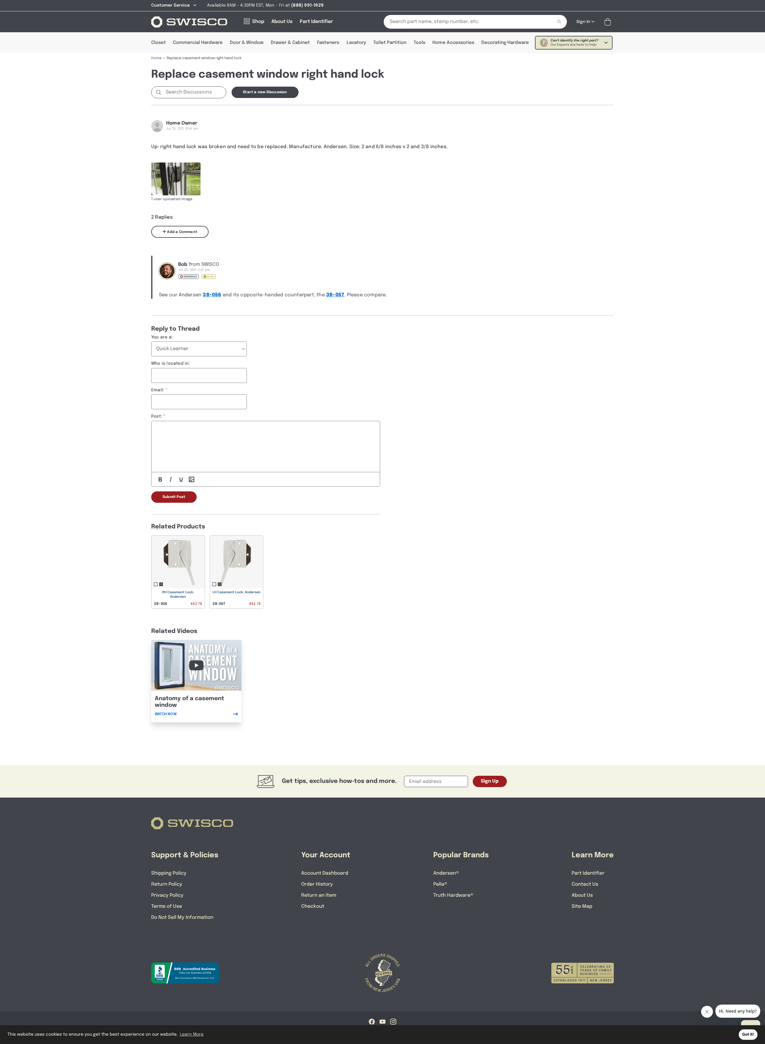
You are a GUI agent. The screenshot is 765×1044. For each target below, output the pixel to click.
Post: (156, 416)
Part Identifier (588, 873)
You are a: (162, 337)
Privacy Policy (167, 895)
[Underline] (181, 479)
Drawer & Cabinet (290, 42)
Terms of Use (166, 906)
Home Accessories (453, 42)
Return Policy (166, 884)
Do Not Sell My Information (182, 917)
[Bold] (160, 479)
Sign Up (490, 781)
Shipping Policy (168, 873)
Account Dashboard (324, 873)
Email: (157, 390)
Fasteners (328, 42)
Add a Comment (181, 232)
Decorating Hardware (505, 42)
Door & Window (247, 42)
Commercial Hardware (198, 42)
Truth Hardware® (453, 895)
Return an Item (318, 895)
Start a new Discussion (265, 92)
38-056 (212, 295)
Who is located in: (170, 363)
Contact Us (585, 884)
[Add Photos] (191, 479)
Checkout (312, 906)
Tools (419, 42)
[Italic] (171, 479)
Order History (317, 884)
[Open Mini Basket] (609, 22)
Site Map (582, 906)
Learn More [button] (192, 1034)
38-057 (335, 295)
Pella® (440, 884)
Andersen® (446, 873)
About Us (582, 895)
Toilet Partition (389, 42)
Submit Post (174, 497)
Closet (158, 42)
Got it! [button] (748, 1035)
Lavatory (356, 42)
